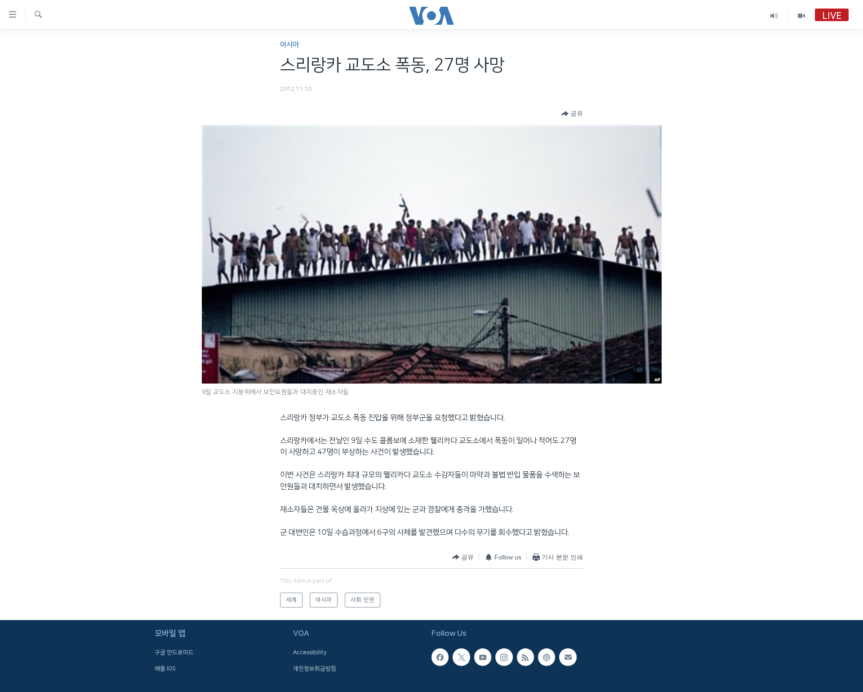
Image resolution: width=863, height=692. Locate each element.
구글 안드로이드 (174, 652)
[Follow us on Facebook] (440, 656)
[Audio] (774, 15)
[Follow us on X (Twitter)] (461, 656)
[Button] (572, 114)
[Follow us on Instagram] (503, 656)
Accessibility (310, 652)
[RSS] (525, 656)
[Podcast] (546, 656)
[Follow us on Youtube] (482, 656)
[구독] (567, 656)
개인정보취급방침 (314, 668)
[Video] (801, 15)
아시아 (289, 45)
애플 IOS (165, 668)
